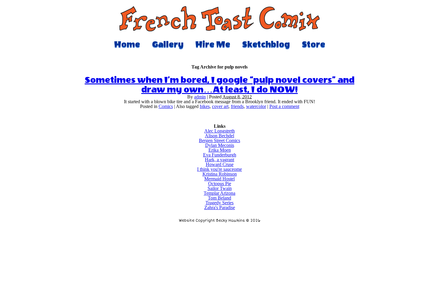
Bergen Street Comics (219, 140)
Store (313, 44)
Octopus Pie (219, 183)
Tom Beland (219, 197)
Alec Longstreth (219, 130)
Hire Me (212, 44)
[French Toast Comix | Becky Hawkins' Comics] (219, 29)
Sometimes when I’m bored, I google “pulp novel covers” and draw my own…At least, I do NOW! (219, 85)
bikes (205, 106)
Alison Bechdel (219, 135)
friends (237, 106)
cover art (220, 106)
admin (200, 96)
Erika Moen (219, 150)
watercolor (256, 106)
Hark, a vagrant (219, 159)
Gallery (167, 44)
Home (127, 44)
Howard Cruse (220, 164)
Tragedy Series (219, 202)
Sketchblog (266, 44)
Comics (166, 106)
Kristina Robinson (219, 174)
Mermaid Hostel (219, 178)
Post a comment (284, 106)
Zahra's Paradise (219, 207)
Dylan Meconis (219, 145)
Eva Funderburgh (219, 154)
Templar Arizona (219, 193)
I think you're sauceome (219, 169)
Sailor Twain (220, 188)
